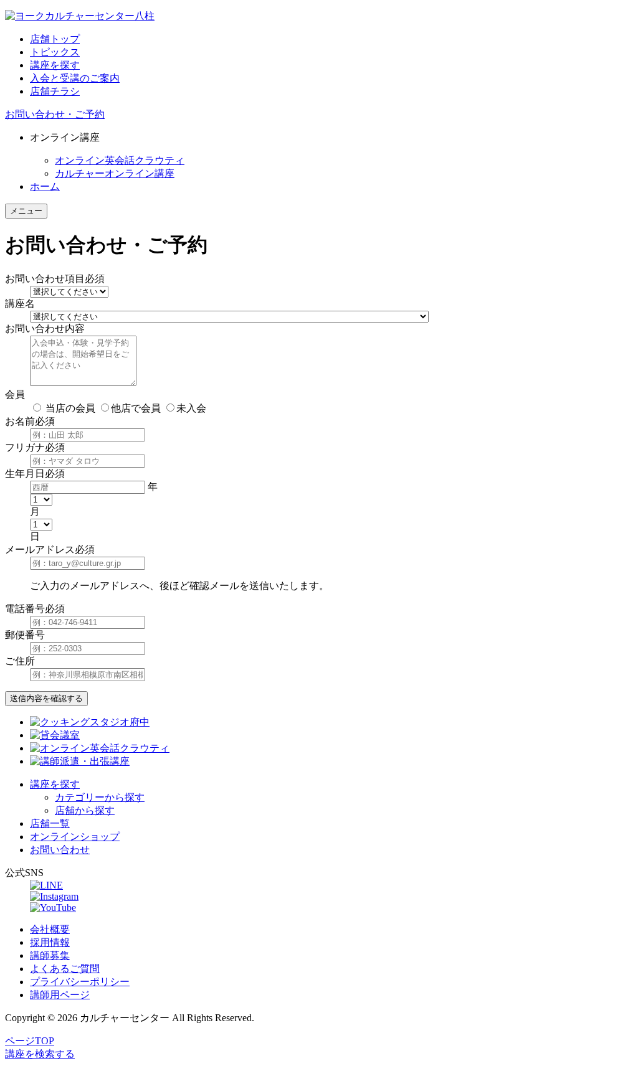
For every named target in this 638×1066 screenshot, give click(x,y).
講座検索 (40, 1054)
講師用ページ (60, 994)
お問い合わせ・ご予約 (55, 114)
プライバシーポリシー (80, 981)
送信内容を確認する (46, 698)
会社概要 (50, 929)
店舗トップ (55, 39)
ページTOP (29, 1040)
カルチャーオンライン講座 (114, 173)
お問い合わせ (60, 849)
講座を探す (55, 65)
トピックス (55, 52)
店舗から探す (85, 810)
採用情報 (50, 942)
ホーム (45, 186)
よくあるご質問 (65, 968)
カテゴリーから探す (100, 797)
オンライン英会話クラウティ (119, 160)
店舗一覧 (50, 823)
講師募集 (50, 955)
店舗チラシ (55, 91)
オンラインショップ (75, 836)
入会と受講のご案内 (75, 78)
